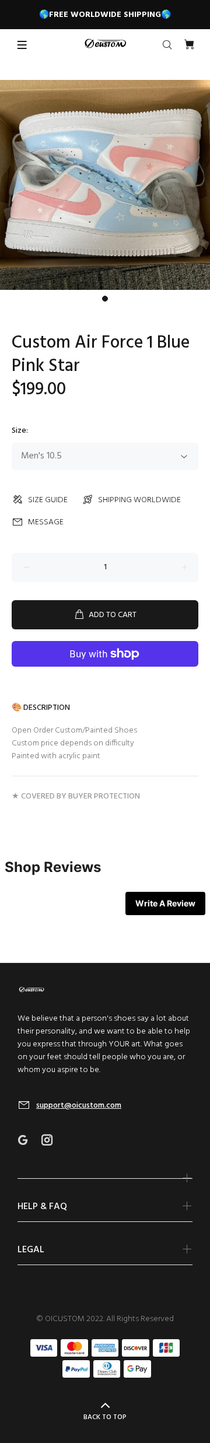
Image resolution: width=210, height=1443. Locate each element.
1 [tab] (105, 299)
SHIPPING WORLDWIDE (139, 500)
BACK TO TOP (105, 1417)
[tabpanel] (105, 185)
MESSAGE (46, 522)
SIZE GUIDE (48, 500)
